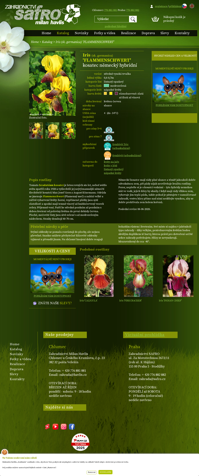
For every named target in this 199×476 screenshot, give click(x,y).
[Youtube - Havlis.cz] (55, 428)
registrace (161, 6)
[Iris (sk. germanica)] (99, 276)
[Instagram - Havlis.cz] (64, 428)
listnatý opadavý (114, 169)
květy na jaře (111, 161)
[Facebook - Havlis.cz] (72, 428)
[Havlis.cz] (43, 14)
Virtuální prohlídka (145, 334)
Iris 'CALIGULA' (88, 300)
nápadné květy (112, 173)
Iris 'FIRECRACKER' (130, 300)
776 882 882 (132, 10)
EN (191, 5)
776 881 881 (110, 10)
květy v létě (110, 165)
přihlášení (175, 6)
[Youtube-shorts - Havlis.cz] (47, 428)
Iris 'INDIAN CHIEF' (170, 300)
